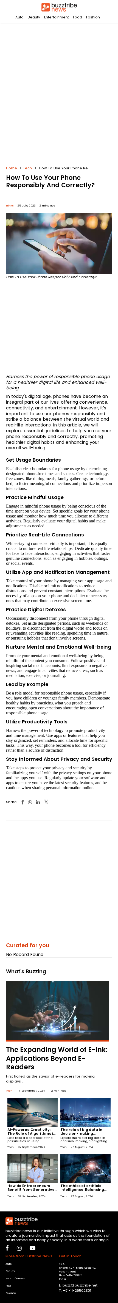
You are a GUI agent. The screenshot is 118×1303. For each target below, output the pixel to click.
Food (77, 17)
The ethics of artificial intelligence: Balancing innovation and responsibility (82, 1191)
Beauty (34, 17)
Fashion (93, 17)
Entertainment (56, 17)
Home (11, 168)
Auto (19, 17)
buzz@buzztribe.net (80, 1285)
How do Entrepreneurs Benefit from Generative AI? (31, 1189)
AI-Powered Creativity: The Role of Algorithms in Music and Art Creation (31, 1133)
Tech (27, 168)
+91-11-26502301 (77, 1290)
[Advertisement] (59, 92)
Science (10, 1293)
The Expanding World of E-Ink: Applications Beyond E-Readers (56, 1058)
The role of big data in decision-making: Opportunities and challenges (81, 1135)
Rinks (10, 205)
